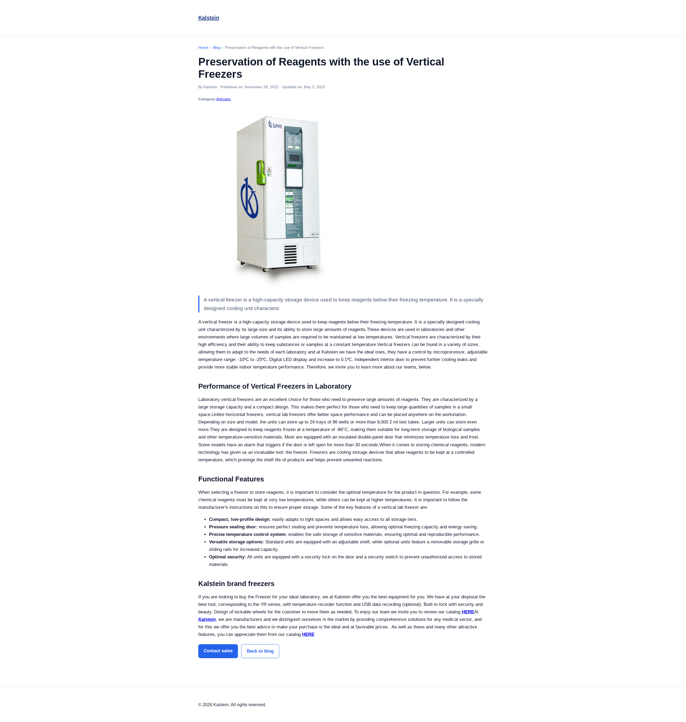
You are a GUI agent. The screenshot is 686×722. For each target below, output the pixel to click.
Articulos (223, 99)
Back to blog (260, 651)
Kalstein (208, 18)
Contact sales (218, 650)
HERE (468, 611)
